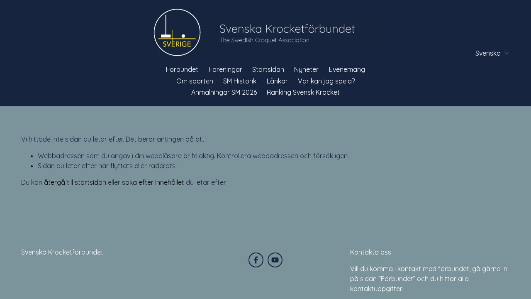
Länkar (277, 81)
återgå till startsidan (75, 182)
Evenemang (347, 69)
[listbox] (487, 53)
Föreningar (225, 69)
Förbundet (182, 69)
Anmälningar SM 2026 (224, 92)
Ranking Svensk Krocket (303, 92)
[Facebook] (255, 259)
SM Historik (239, 81)
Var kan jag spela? (326, 81)
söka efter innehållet (153, 182)
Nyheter (306, 69)
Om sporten (194, 81)
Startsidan (268, 69)
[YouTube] (275, 259)
